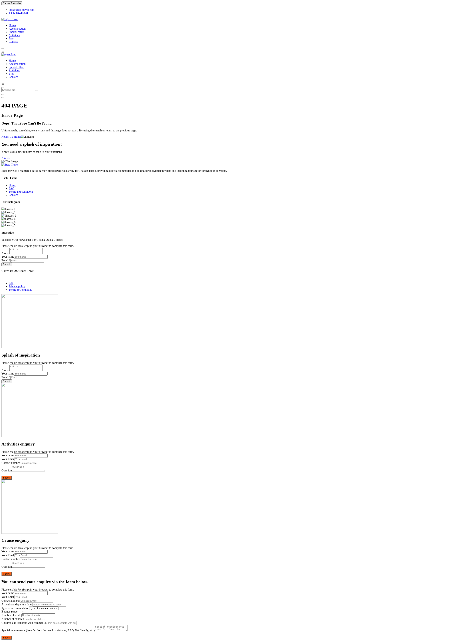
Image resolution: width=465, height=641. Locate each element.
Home (12, 25)
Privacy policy (17, 286)
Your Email (8, 459)
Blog (11, 38)
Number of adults (11, 615)
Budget (5, 611)
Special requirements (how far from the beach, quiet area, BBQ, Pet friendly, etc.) (48, 630)
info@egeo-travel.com (21, 9)
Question (6, 470)
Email (5, 260)
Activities (14, 35)
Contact (13, 41)
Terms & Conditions (20, 289)
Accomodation (17, 28)
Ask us (5, 158)
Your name (7, 256)
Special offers (16, 31)
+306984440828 (18, 13)
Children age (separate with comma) (22, 622)
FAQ (12, 188)
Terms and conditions (21, 191)
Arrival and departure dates (17, 604)
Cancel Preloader (12, 3)
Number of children (13, 618)
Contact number (10, 462)
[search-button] (36, 90)
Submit (6, 264)
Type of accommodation (15, 608)
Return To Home (11, 136)
